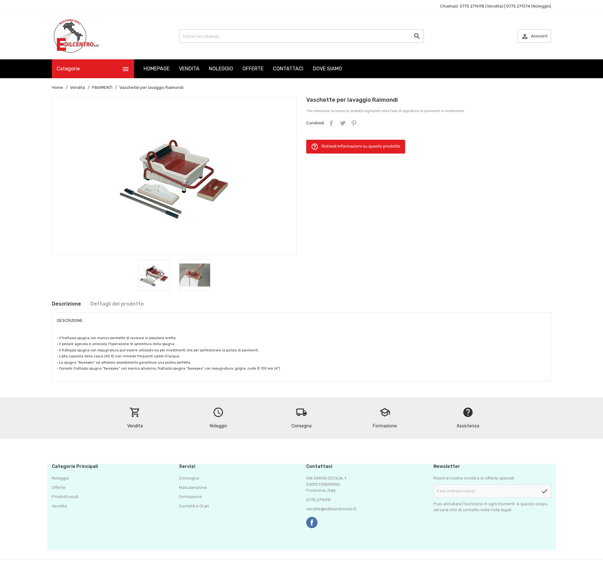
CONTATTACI (288, 69)
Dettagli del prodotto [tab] (117, 304)
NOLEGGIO (221, 69)
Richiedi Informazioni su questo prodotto (355, 146)
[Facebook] (312, 522)
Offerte (59, 487)
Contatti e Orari (194, 506)
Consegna (189, 478)
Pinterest (354, 123)
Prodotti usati (65, 496)
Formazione (190, 496)
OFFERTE (252, 69)
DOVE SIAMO (327, 69)
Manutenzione (193, 487)
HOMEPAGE (157, 69)
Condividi (331, 123)
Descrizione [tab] (66, 304)
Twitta (342, 123)
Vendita (59, 506)
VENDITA (189, 69)
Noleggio (60, 478)
